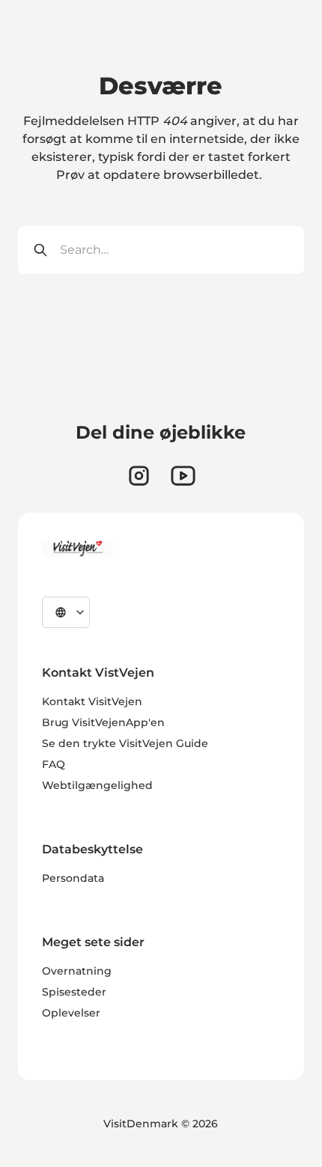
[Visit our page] (139, 476)
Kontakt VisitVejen (92, 701)
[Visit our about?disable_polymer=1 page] (183, 476)
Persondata (73, 878)
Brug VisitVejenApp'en (103, 722)
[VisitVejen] (77, 549)
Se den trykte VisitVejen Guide (125, 743)
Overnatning (77, 971)
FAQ (53, 764)
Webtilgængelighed (97, 785)
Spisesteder (74, 992)
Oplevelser (71, 1013)
